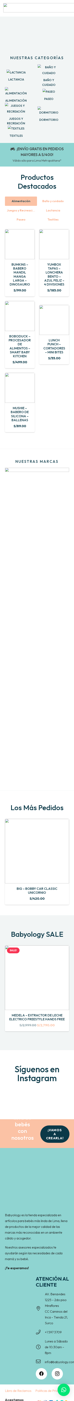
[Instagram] (57, 1373)
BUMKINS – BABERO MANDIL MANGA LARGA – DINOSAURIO (20, 274)
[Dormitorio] (49, 110)
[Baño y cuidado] (49, 70)
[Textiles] (16, 128)
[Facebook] (41, 1373)
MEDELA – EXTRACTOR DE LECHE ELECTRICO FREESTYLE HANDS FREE (37, 1017)
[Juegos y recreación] (16, 108)
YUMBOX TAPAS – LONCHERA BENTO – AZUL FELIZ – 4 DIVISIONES (54, 274)
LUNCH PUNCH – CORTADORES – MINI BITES (54, 346)
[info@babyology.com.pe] (40, 1362)
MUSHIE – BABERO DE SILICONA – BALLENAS (20, 414)
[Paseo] (49, 92)
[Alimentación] (16, 91)
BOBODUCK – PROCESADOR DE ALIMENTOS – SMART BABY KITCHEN (20, 346)
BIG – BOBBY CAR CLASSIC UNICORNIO (37, 890)
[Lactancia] (16, 72)
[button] (64, 1390)
